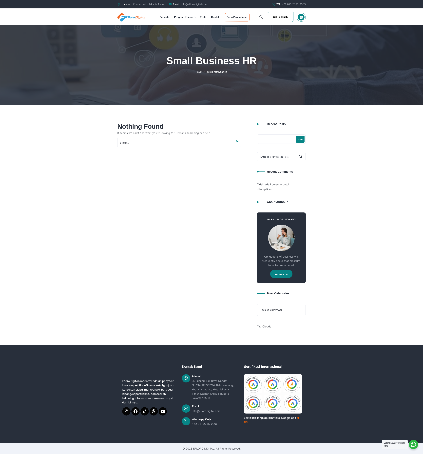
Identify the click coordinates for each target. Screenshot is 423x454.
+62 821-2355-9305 (294, 4)
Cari (300, 139)
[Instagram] (126, 411)
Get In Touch (280, 17)
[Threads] (154, 411)
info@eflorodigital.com (194, 4)
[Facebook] (135, 411)
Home (199, 72)
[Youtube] (163, 411)
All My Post (281, 274)
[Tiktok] (144, 411)
